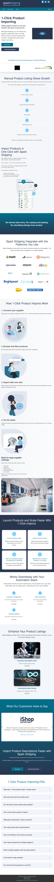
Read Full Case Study (27, 735)
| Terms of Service (27, 880)
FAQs (25, 879)
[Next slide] (52, 727)
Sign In (49, 9)
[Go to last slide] (2, 727)
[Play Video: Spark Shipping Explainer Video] (42, 33)
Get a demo (7, 44)
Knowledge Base (19, 880)
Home (4, 9)
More (17, 9)
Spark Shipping (24, 876)
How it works (10, 9)
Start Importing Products (10, 49)
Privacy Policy (35, 880)
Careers (28, 879)
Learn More (13, 604)
